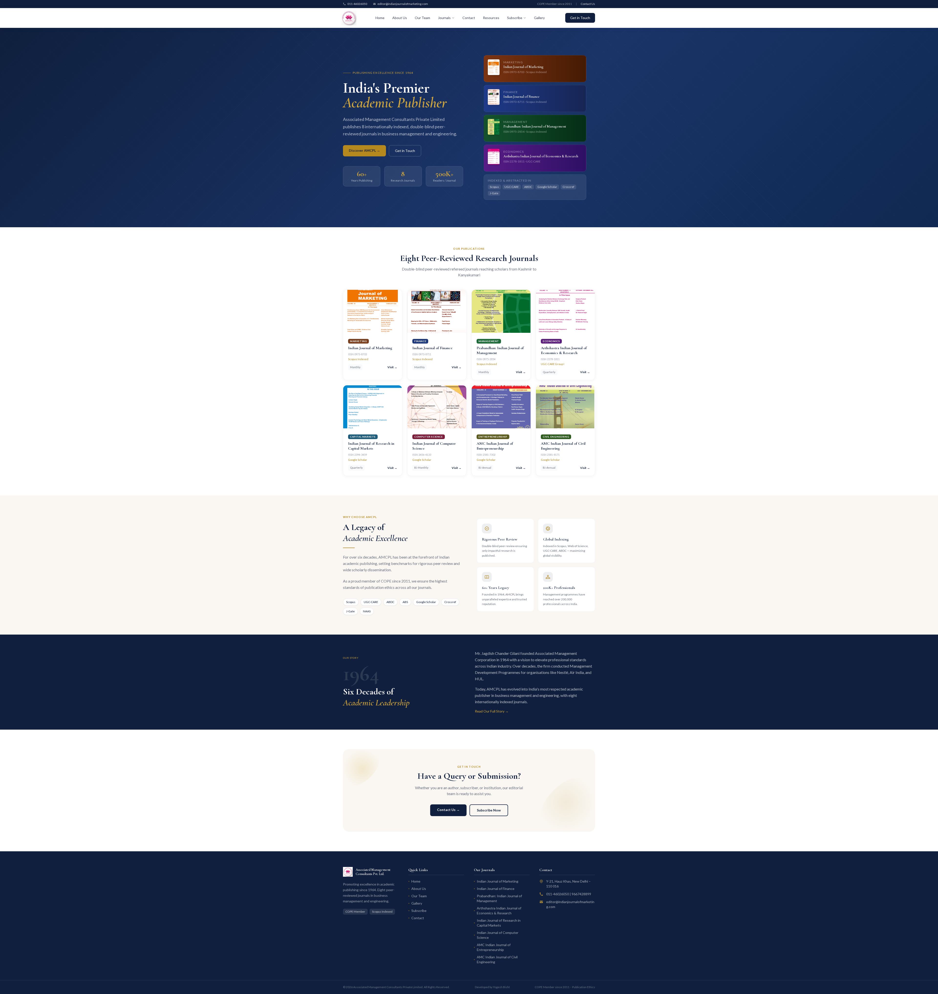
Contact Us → (448, 810)
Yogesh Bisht (501, 987)
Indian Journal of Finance (495, 888)
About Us (399, 18)
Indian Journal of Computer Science (497, 935)
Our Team (422, 18)
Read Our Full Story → (492, 711)
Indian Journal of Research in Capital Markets (499, 922)
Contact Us (588, 4)
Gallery (539, 18)
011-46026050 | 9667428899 (568, 894)
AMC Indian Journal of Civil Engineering (497, 959)
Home (379, 18)
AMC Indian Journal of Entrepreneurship (494, 947)
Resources (491, 18)
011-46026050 (357, 4)
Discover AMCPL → (364, 150)
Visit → (392, 367)
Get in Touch (580, 18)
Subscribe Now (489, 810)
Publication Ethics (583, 987)
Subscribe (514, 18)
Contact (468, 18)
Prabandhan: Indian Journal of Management (499, 898)
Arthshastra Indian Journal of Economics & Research (499, 910)
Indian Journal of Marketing (497, 881)
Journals (444, 18)
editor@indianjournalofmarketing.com (402, 4)
